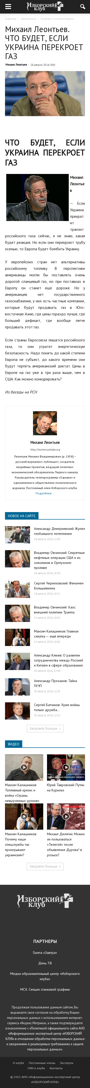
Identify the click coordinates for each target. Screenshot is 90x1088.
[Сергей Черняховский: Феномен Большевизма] (17, 589)
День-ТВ (45, 963)
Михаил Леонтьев (16, 64)
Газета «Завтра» (45, 952)
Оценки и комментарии (57, 19)
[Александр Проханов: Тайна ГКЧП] (17, 687)
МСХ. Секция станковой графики (45, 989)
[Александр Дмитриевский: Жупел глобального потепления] (17, 534)
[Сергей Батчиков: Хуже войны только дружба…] (17, 711)
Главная (10, 19)
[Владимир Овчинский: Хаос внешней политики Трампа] (17, 613)
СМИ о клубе (36, 1068)
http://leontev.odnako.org (45, 449)
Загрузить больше (43, 728)
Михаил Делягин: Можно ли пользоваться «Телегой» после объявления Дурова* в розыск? (66, 844)
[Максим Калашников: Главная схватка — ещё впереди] (17, 637)
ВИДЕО (13, 744)
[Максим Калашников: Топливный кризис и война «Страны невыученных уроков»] (24, 767)
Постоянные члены (42, 1063)
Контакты (56, 1068)
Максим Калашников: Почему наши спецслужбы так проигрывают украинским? (21, 844)
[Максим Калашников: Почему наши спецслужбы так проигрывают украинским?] (24, 816)
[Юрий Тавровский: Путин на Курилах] (66, 767)
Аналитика (28, 19)
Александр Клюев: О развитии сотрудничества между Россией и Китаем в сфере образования (58, 660)
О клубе (18, 1063)
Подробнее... (45, 493)
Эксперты (66, 1063)
